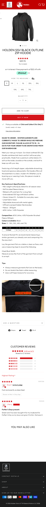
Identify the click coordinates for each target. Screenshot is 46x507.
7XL (29, 89)
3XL (37, 83)
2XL (30, 83)
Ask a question (11, 323)
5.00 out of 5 (29, 351)
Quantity (23, 96)
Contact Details (10, 476)
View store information (13, 131)
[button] (23, 58)
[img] (7, 382)
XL (23, 83)
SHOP (4, 482)
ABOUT (5, 487)
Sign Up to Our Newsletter (16, 493)
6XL (22, 89)
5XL (15, 89)
